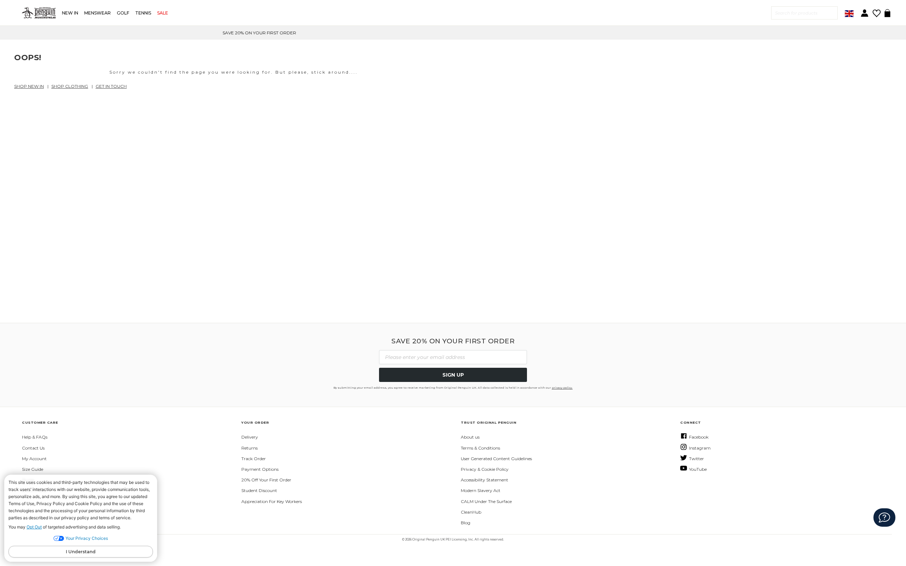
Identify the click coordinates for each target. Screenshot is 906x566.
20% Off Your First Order (266, 479)
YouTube (698, 469)
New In (70, 13)
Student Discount (259, 490)
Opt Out (34, 527)
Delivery (249, 437)
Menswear (97, 13)
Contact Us (33, 448)
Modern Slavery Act (480, 490)
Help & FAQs (34, 437)
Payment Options (260, 469)
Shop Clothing (69, 86)
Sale (162, 13)
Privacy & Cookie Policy (485, 469)
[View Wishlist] (876, 11)
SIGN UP (453, 375)
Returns (249, 448)
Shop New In (29, 86)
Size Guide (32, 469)
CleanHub (471, 512)
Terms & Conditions (480, 448)
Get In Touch (111, 86)
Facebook (699, 437)
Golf (123, 13)
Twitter (696, 458)
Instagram (700, 448)
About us (470, 437)
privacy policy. (562, 387)
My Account (34, 458)
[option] (453, 32)
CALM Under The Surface (486, 501)
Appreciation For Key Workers (271, 501)
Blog (465, 522)
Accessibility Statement (484, 479)
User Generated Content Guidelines (496, 458)
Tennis (143, 13)
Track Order (253, 458)
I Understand (81, 551)
